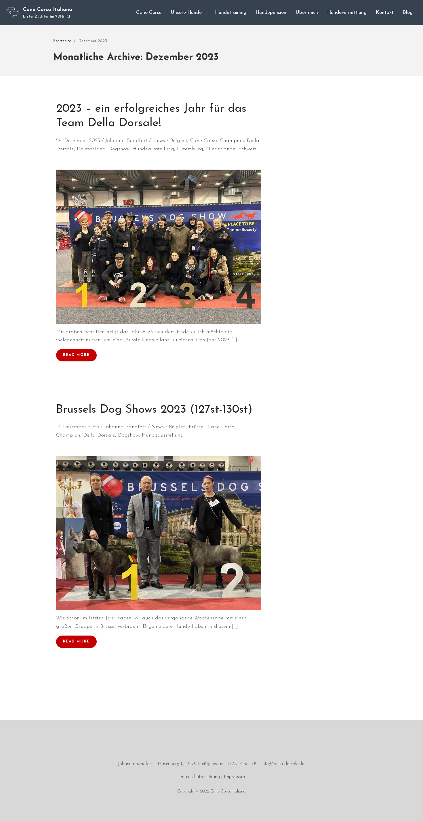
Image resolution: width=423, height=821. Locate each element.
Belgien (178, 140)
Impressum (234, 777)
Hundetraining (230, 12)
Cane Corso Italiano (47, 9)
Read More (76, 355)
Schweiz (247, 149)
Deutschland (91, 149)
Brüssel (197, 427)
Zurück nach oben (412, 810)
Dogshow (118, 149)
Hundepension (271, 12)
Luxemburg (190, 149)
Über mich (307, 12)
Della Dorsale (99, 435)
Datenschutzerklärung (199, 777)
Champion (232, 140)
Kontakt (385, 12)
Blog (408, 12)
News (159, 140)
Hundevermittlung (347, 12)
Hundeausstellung (153, 149)
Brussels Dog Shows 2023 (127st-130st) (154, 410)
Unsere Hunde (186, 12)
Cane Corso (148, 12)
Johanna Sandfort (126, 140)
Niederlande (220, 149)
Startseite (62, 41)
